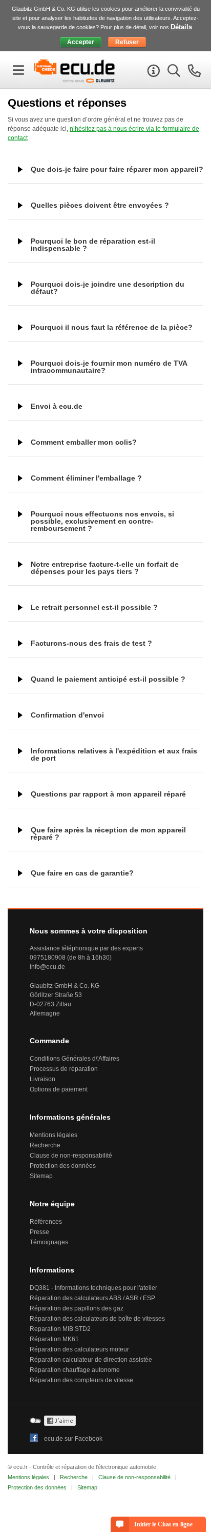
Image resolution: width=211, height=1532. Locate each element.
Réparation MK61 (54, 1339)
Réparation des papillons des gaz (76, 1308)
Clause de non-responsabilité (71, 1155)
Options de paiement (59, 1089)
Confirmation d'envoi (67, 715)
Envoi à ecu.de (56, 406)
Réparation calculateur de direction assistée (91, 1359)
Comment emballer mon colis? (84, 442)
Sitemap (41, 1176)
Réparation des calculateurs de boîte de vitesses (97, 1318)
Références (46, 1221)
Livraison (42, 1079)
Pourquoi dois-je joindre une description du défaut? (107, 287)
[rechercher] (172, 72)
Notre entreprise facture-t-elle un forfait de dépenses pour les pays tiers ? (105, 567)
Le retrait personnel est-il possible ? (94, 607)
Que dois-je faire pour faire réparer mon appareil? (117, 169)
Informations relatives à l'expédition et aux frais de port (114, 754)
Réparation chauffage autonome (75, 1370)
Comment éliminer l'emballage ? (86, 478)
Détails (181, 27)
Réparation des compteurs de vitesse (81, 1380)
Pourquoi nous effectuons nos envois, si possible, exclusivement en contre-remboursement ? (102, 521)
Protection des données (63, 1165)
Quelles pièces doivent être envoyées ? (100, 205)
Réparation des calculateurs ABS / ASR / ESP (92, 1298)
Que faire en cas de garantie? (82, 873)
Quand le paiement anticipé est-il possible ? (108, 679)
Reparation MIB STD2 (60, 1328)
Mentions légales (53, 1135)
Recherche (45, 1145)
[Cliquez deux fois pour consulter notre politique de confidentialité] (60, 1423)
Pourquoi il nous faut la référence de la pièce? (112, 327)
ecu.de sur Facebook (73, 1438)
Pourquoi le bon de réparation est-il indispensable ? (93, 244)
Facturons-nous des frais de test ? (91, 643)
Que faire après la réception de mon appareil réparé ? (108, 833)
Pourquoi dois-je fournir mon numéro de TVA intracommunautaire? (109, 366)
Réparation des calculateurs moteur (79, 1349)
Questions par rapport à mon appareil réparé (108, 794)
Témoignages (49, 1242)
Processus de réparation (64, 1068)
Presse (39, 1232)
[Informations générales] (152, 72)
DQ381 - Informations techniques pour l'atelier (93, 1287)
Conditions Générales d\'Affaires (74, 1058)
